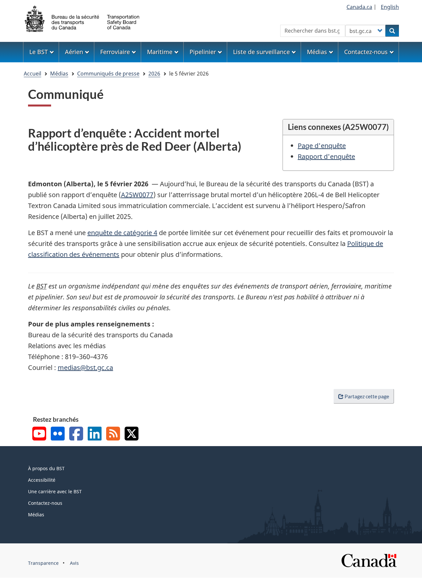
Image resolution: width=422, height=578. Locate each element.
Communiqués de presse (108, 73)
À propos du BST (46, 468)
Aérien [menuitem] (74, 52)
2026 (154, 73)
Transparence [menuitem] (43, 563)
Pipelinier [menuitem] (203, 52)
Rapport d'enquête (326, 156)
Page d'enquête (322, 145)
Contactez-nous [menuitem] (366, 52)
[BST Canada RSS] (113, 434)
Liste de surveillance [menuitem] (261, 52)
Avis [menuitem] (74, 563)
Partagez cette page (367, 396)
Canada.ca (359, 7)
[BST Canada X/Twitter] (131, 434)
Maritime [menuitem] (159, 52)
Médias (59, 73)
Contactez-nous (45, 503)
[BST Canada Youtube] (39, 434)
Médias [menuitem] (317, 52)
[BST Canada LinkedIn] (95, 434)
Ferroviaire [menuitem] (115, 52)
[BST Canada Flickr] (58, 434)
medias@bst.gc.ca (85, 367)
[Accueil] (82, 18)
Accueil (32, 73)
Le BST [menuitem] (38, 52)
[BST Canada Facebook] (76, 434)
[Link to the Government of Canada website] (369, 560)
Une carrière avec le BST (55, 491)
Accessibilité (41, 480)
